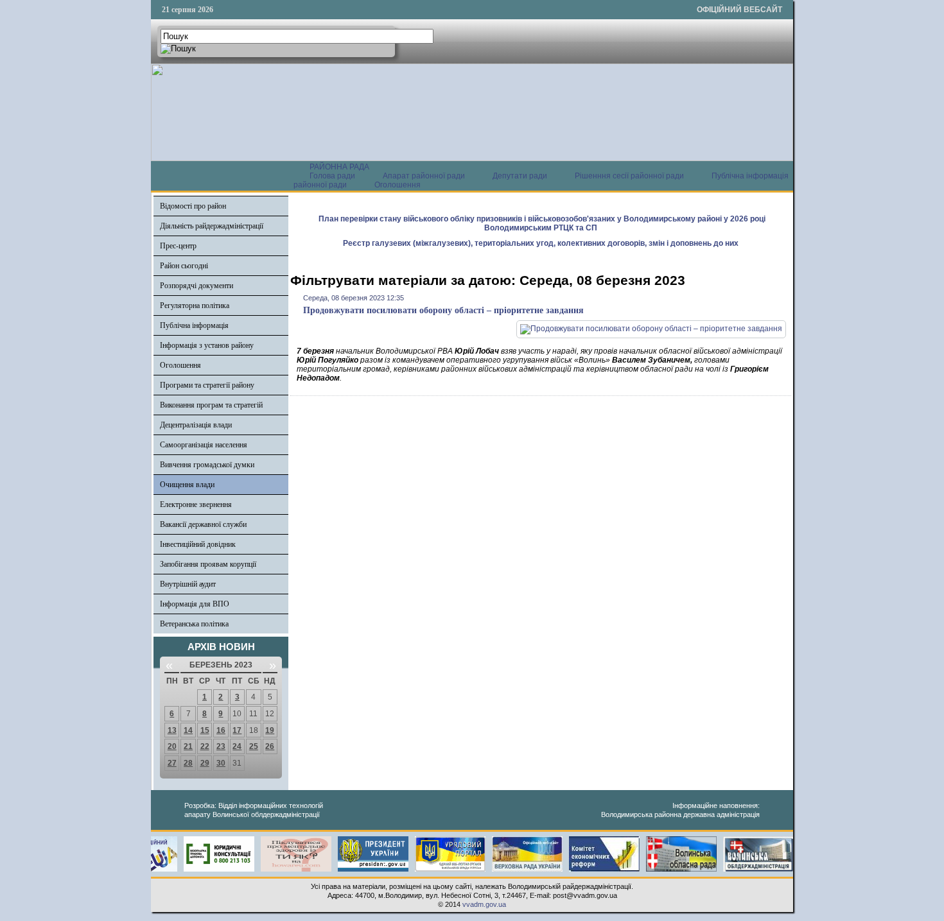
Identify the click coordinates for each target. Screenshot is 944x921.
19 (269, 730)
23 (220, 746)
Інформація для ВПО (194, 603)
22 (204, 746)
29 (204, 763)
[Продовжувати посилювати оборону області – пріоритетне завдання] (651, 328)
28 (188, 763)
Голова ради (332, 175)
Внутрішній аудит (188, 584)
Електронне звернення (196, 504)
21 (188, 746)
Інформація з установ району (207, 345)
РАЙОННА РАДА (339, 166)
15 (204, 730)
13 (172, 730)
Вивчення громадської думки (207, 464)
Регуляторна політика (194, 305)
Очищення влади (187, 484)
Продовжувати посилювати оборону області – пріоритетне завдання (443, 310)
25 (253, 746)
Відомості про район (193, 206)
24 (236, 746)
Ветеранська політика (194, 623)
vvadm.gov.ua (484, 904)
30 (220, 763)
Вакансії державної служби (203, 524)
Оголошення (397, 184)
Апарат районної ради (424, 175)
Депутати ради (520, 175)
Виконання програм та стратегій (211, 404)
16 (220, 730)
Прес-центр (178, 245)
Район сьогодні (184, 265)
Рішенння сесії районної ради (629, 175)
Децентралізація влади (196, 424)
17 (236, 730)
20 (172, 746)
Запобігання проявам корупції (208, 564)
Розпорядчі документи (196, 285)
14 (188, 730)
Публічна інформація (194, 325)
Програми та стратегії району (207, 385)
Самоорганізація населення (203, 444)
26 (269, 746)
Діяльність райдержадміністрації (211, 225)
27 (172, 763)
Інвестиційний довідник (198, 544)
